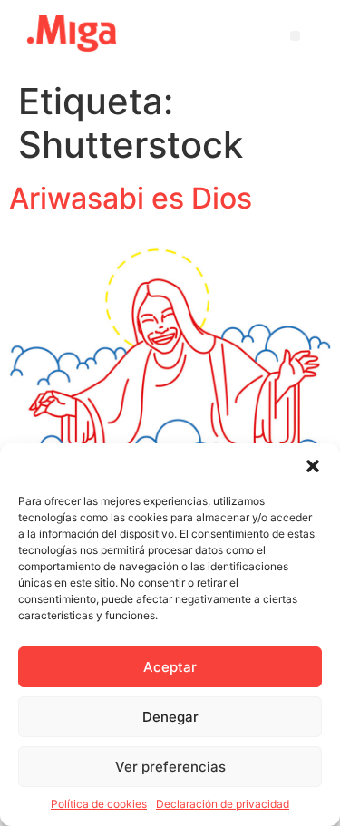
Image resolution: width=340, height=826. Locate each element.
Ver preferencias (170, 766)
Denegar (170, 716)
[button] (313, 466)
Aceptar (170, 666)
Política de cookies (99, 804)
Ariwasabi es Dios (130, 198)
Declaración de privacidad (222, 804)
